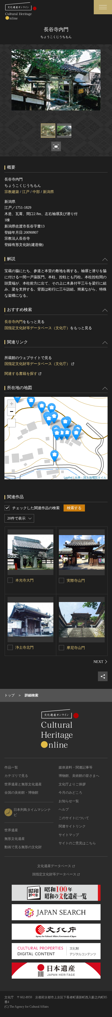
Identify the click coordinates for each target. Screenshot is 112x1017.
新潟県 (48, 192)
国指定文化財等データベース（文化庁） (37, 328)
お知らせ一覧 (69, 801)
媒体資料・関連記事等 (75, 767)
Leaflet (68, 477)
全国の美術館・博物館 (21, 792)
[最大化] (11, 423)
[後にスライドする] (101, 661)
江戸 (25, 192)
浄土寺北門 (24, 647)
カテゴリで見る (16, 776)
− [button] (11, 411)
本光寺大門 (24, 580)
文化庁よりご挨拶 (72, 784)
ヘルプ (64, 809)
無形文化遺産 (14, 839)
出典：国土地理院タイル (90, 477)
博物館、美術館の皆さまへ (79, 776)
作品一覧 (11, 767)
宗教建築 (11, 192)
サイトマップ (69, 835)
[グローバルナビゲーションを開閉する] (103, 7)
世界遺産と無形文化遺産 (23, 784)
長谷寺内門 (13, 322)
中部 (36, 192)
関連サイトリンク (72, 826)
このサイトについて (74, 818)
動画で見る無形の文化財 (23, 847)
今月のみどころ (70, 792)
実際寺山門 (76, 581)
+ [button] (11, 403)
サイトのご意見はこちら (77, 843)
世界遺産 (11, 830)
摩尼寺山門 (76, 648)
